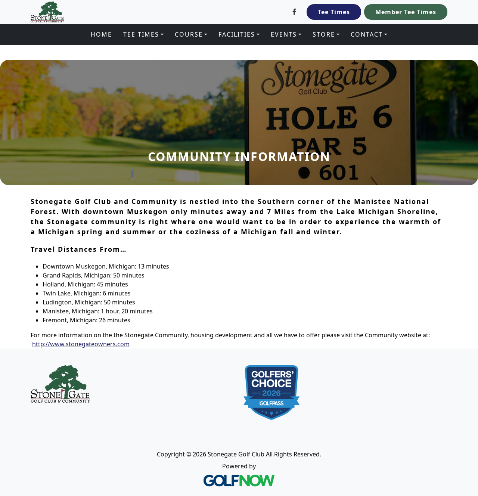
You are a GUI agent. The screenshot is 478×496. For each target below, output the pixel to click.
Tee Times (334, 12)
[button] (143, 34)
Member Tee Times (405, 12)
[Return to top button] (463, 334)
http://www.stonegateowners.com (81, 344)
